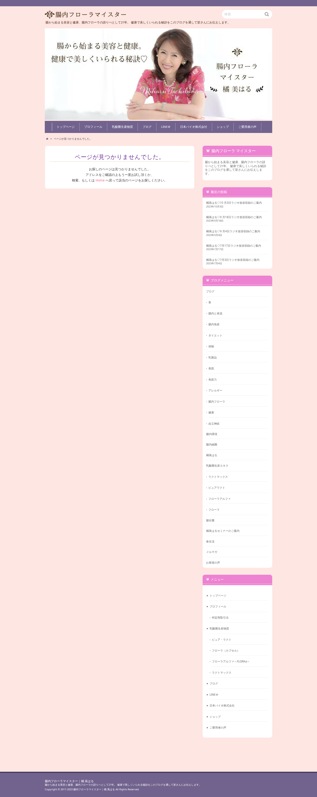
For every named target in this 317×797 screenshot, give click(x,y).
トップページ (66, 127)
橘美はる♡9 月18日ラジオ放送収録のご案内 (234, 217)
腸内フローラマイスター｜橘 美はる (69, 781)
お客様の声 (213, 562)
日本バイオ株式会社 (193, 127)
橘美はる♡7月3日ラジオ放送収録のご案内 (232, 259)
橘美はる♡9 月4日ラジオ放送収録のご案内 (233, 231)
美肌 (211, 368)
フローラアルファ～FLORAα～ (231, 661)
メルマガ (211, 552)
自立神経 (214, 423)
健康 (211, 412)
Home (100, 180)
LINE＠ (166, 127)
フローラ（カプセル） (226, 650)
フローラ (214, 509)
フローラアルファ (219, 498)
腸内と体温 (215, 313)
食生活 (210, 541)
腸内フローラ (216, 401)
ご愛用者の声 (247, 127)
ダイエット (215, 335)
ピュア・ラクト (221, 639)
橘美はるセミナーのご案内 (222, 530)
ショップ (223, 127)
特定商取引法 (220, 617)
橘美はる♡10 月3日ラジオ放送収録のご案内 (234, 202)
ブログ (147, 127)
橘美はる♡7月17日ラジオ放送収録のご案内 (233, 245)
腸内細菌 (211, 444)
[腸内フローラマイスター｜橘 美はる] (158, 74)
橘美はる (211, 455)
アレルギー (215, 390)
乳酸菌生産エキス (217, 465)
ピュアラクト (216, 487)
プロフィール (93, 127)
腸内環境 (211, 434)
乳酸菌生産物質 (122, 127)
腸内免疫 (214, 324)
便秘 (211, 346)
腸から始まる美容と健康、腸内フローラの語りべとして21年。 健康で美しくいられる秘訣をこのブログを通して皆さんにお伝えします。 (123, 784)
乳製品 (212, 357)
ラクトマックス (218, 476)
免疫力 (212, 379)
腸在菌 (210, 520)
